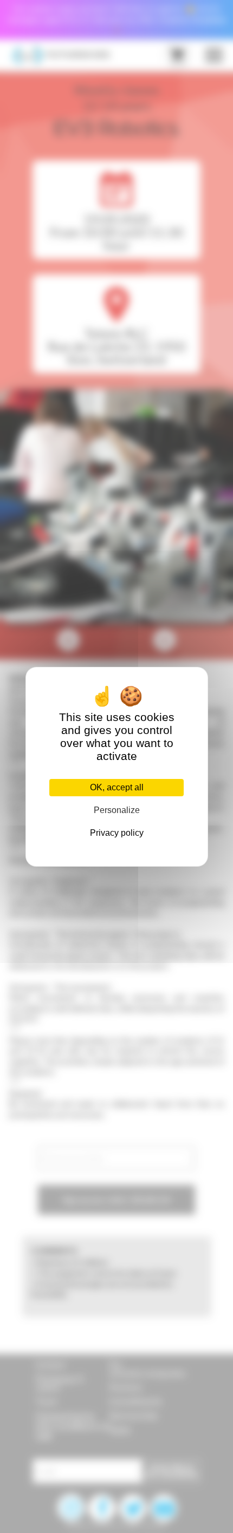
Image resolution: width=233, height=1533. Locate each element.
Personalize (117, 810)
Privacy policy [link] (117, 832)
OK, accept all (117, 787)
